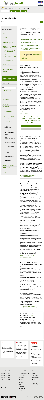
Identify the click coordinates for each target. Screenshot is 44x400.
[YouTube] (42, 397)
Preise (16, 8)
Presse (4, 74)
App (2, 8)
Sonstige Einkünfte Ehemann (8, 116)
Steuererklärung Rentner (6, 385)
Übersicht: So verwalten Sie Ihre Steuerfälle (9, 36)
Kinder (4, 95)
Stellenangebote (35, 377)
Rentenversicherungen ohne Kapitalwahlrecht (9, 155)
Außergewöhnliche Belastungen (9, 165)
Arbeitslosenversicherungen (10, 134)
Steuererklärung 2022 (5, 379)
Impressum (5, 71)
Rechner (4, 66)
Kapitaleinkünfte (6, 104)
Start (5, 8)
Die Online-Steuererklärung (10, 4)
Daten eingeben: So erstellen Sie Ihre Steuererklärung (9, 47)
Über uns (34, 370)
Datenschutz (21, 386)
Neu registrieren (15, 11)
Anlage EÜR (5, 172)
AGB (20, 384)
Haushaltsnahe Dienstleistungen (6, 98)
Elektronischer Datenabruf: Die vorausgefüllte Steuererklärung (9, 43)
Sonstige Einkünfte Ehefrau (8, 118)
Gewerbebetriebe (6, 106)
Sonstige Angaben (6, 167)
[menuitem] (5, 11)
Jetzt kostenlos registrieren (31, 126)
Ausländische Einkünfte (7, 111)
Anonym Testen (31, 128)
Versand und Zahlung (23, 392)
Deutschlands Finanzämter (24, 373)
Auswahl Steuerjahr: (6, 85)
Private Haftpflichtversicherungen (10, 138)
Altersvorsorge (6, 130)
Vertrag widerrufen (23, 394)
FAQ (20, 8)
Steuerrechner (22, 375)
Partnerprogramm (35, 375)
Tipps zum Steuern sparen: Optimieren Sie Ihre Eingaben (9, 51)
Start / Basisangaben (7, 90)
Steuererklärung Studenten (6, 381)
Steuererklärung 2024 (5, 375)
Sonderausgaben (6, 162)
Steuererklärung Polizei (5, 383)
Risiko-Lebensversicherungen (9, 145)
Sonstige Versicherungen (35, 28)
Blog (24, 8)
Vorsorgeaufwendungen (25, 28)
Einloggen (24, 11)
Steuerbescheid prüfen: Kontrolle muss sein (8, 61)
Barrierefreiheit (22, 388)
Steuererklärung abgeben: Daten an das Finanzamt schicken (9, 57)
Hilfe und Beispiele (6, 64)
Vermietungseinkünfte (7, 121)
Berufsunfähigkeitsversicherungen (9, 152)
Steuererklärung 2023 (5, 377)
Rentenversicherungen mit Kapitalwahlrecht (29, 29)
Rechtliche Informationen (8, 69)
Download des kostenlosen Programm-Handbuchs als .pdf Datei (9, 78)
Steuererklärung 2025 (37, 54)
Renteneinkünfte (6, 114)
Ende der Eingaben (6, 170)
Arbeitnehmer (5, 101)
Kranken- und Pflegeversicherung (7, 127)
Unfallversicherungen (9, 148)
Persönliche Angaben (7, 93)
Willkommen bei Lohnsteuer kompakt (8, 32)
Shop (28, 8)
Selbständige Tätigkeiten (8, 109)
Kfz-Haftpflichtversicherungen (10, 142)
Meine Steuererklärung (7, 39)
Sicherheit (10, 8)
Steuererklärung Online (6, 370)
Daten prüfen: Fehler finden (8, 54)
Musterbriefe (21, 377)
